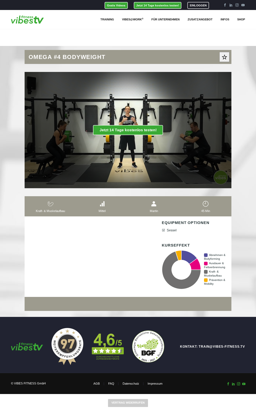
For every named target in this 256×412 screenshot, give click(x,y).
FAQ (111, 383)
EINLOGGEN (198, 5)
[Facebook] (225, 5)
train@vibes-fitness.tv (222, 346)
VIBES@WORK (132, 19)
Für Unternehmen (165, 19)
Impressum (155, 383)
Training (107, 19)
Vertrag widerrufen (128, 402)
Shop (241, 19)
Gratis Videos (116, 5)
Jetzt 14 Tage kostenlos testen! (157, 5)
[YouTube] (243, 5)
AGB (96, 383)
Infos (225, 19)
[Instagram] (237, 5)
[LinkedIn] (231, 5)
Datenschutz (131, 383)
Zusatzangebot (200, 19)
